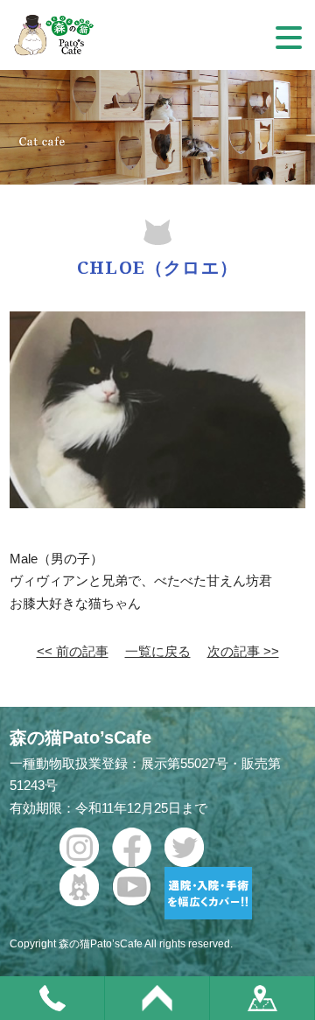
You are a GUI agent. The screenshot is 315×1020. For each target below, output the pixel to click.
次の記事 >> (243, 651)
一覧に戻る (158, 651)
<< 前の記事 (72, 651)
